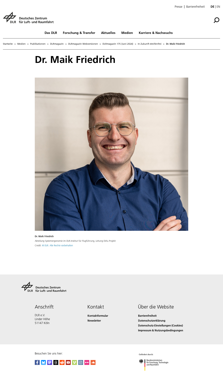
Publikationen (38, 44)
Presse (178, 6)
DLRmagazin (57, 44)
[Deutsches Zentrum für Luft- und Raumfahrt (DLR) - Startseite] (29, 19)
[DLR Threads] (55, 364)
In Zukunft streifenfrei (149, 44)
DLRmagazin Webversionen (83, 44)
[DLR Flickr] (86, 364)
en (218, 6)
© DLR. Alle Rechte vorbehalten (57, 245)
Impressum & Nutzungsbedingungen (160, 330)
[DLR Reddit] (62, 364)
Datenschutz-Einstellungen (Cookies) (160, 325)
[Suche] (217, 20)
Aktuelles (108, 32)
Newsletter (94, 320)
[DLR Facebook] (37, 364)
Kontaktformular (98, 315)
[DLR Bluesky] (43, 364)
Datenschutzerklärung (151, 320)
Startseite (8, 44)
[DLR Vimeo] (74, 364)
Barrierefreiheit (195, 6)
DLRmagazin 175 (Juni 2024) (118, 44)
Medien (127, 32)
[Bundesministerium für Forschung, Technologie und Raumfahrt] (157, 374)
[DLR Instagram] (80, 364)
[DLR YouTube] (68, 364)
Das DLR (51, 32)
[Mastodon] (49, 364)
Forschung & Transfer (79, 32)
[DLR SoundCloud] (93, 364)
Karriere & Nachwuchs (156, 32)
